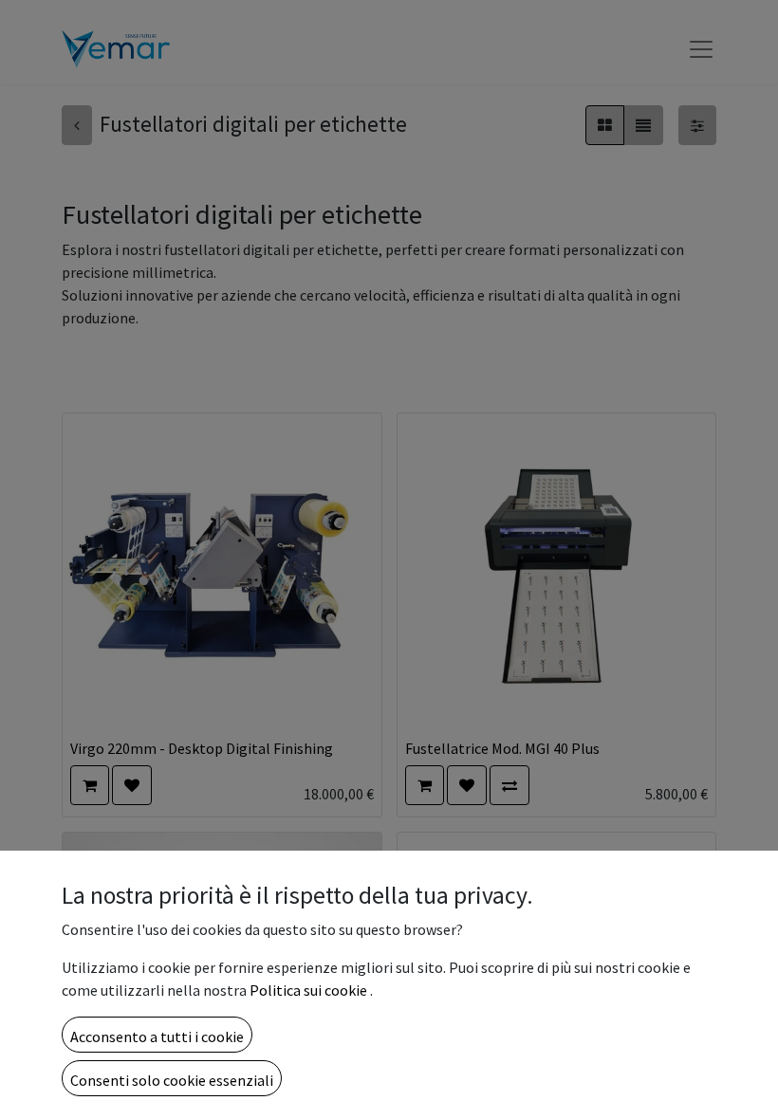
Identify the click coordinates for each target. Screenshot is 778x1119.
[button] (157, 1035)
